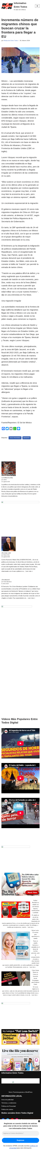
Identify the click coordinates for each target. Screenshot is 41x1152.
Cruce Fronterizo (15, 437)
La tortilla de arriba (7, 477)
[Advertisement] (20, 676)
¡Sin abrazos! (5, 579)
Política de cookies (7, 1109)
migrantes (26, 437)
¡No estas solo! (6, 553)
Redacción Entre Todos (11, 40)
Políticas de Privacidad (8, 1106)
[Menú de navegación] (37, 6)
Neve (10, 1092)
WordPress (28, 1092)
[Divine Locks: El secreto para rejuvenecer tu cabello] (15, 946)
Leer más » (29, 571)
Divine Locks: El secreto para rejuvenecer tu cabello (35, 934)
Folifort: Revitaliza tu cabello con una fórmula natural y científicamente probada (35, 906)
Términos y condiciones (8, 1103)
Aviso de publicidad (7, 1099)
